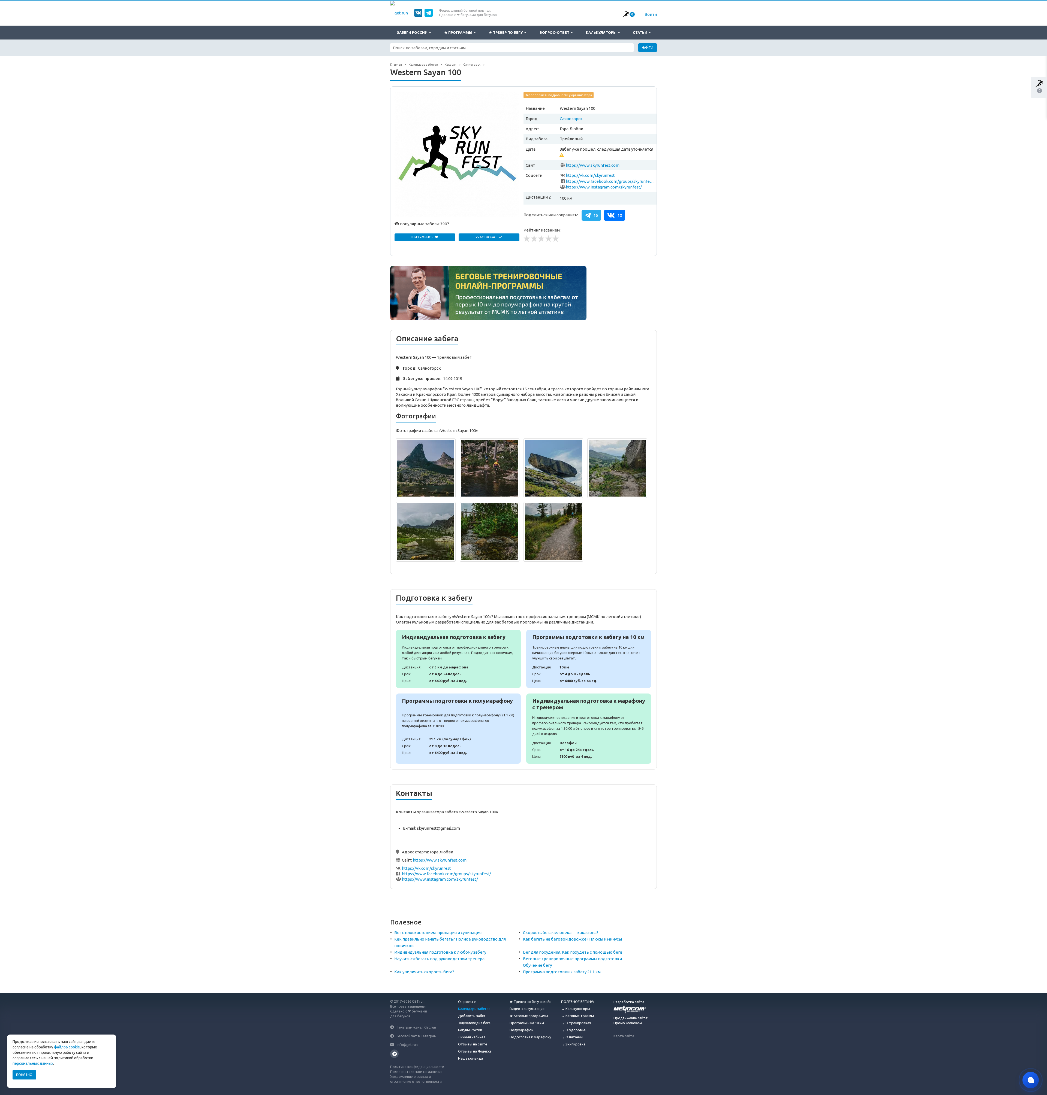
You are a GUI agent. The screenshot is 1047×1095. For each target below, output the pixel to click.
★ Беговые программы (529, 1016)
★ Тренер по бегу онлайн (530, 1001)
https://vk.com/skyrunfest (590, 175)
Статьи (641, 32)
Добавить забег (471, 1016)
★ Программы (459, 32)
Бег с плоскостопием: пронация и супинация (438, 932)
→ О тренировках (576, 1023)
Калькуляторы (602, 32)
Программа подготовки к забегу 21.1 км (562, 971)
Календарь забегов (474, 1009)
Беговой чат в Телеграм (417, 1036)
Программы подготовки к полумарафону (458, 729)
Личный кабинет (472, 1037)
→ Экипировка (573, 1044)
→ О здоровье (573, 1030)
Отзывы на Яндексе (475, 1051)
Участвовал (487, 237)
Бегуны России (470, 1030)
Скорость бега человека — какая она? (560, 932)
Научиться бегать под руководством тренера (439, 958)
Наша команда (470, 1058)
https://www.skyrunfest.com (592, 165)
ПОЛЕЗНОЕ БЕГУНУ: (577, 1001)
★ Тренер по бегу (506, 32)
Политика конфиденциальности (417, 1067)
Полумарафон (521, 1030)
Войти (651, 14)
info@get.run (407, 1044)
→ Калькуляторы (575, 1009)
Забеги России (413, 32)
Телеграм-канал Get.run (416, 1027)
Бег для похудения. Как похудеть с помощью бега (572, 952)
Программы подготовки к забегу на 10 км (588, 659)
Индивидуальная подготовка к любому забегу (440, 952)
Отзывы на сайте (472, 1044)
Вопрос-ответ (555, 32)
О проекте (467, 1001)
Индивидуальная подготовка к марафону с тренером (588, 729)
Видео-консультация (527, 1009)
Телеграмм (394, 1054)
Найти (647, 47)
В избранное (422, 237)
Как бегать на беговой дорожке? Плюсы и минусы (572, 939)
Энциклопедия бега (474, 1023)
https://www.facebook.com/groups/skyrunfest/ (610, 181)
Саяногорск (571, 118)
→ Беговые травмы (577, 1016)
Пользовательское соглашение (416, 1071)
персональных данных (33, 1063)
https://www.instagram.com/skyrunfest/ (604, 187)
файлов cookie (67, 1047)
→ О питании (572, 1037)
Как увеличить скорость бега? (424, 971)
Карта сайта (623, 1036)
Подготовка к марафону (530, 1037)
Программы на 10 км (527, 1023)
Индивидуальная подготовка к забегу (458, 659)
